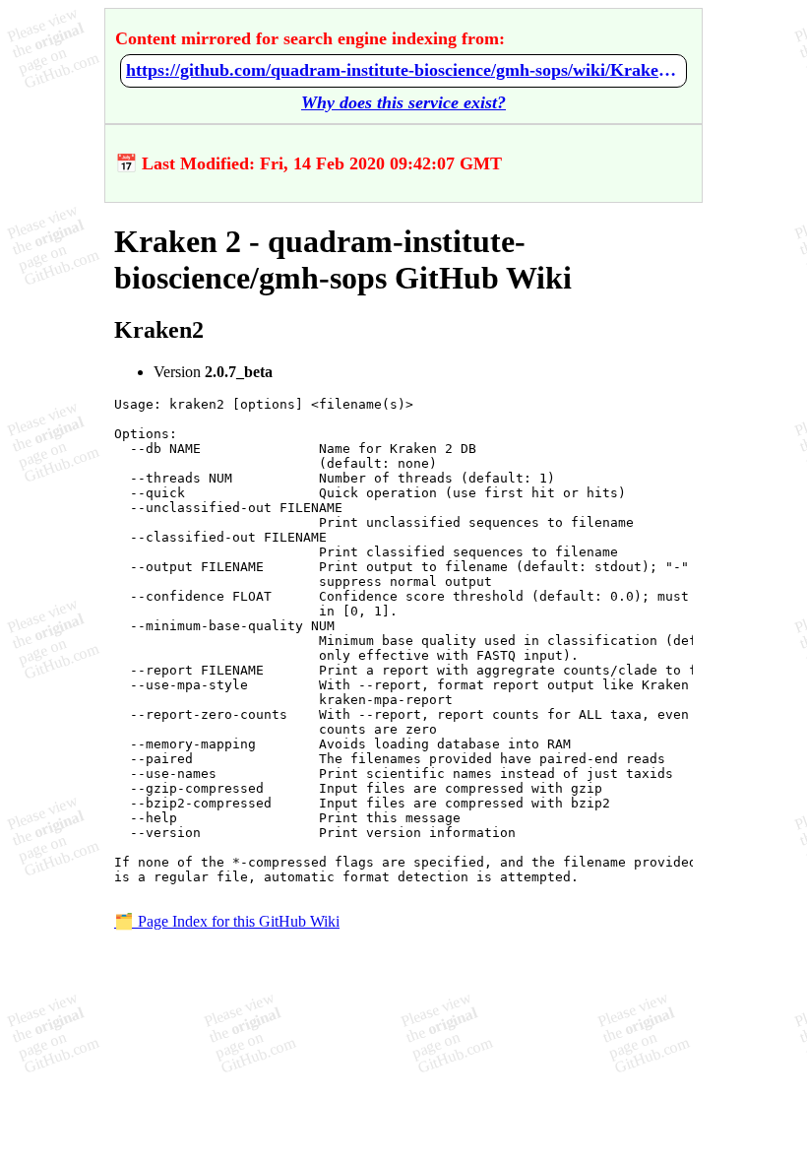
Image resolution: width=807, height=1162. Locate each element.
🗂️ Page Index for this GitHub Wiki (227, 921)
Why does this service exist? (403, 102)
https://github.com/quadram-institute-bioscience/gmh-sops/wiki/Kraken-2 (403, 70)
